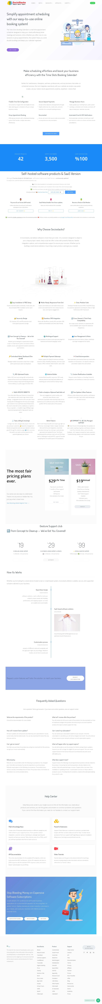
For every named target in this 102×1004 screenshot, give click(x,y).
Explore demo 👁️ (56, 192)
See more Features (51, 133)
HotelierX (54, 978)
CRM (53, 991)
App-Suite (39, 981)
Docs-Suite (40, 978)
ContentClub (55, 950)
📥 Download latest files (42, 192)
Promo (69, 973)
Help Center (70, 950)
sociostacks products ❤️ (33, 217)
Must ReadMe (71, 975)
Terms (69, 963)
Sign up (82, 506)
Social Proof (55, 952)
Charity (39, 970)
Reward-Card (56, 975)
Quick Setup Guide (15, 918)
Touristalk (39, 963)
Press (69, 994)
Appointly (54, 973)
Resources (70, 983)
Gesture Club (40, 973)
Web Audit (55, 986)
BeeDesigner (55, 960)
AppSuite (58, 3)
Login (92, 3)
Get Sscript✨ (20, 210)
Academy (69, 991)
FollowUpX (40, 994)
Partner (69, 970)
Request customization (75, 678)
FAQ (68, 957)
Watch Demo (31, 918)
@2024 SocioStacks (89, 947)
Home (33, 3)
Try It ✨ (51, 210)
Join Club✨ (81, 210)
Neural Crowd (41, 952)
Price (38, 968)
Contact (69, 952)
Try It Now (12, 50)
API (68, 955)
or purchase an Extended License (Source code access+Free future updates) (56, 504)
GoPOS (54, 970)
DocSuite (49, 3)
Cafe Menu (55, 981)
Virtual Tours (40, 986)
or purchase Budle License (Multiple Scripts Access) (83, 509)
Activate (20, 560)
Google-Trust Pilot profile (67, 217)
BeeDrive (54, 957)
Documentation (71, 960)
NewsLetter (70, 986)
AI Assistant (55, 988)
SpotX (38, 991)
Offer (68, 978)
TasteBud (39, 955)
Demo (69, 988)
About (38, 950)
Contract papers (41, 957)
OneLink (54, 965)
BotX (40, 3)
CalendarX (55, 994)
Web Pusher (55, 983)
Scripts (67, 3)
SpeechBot (55, 968)
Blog (68, 981)
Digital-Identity (41, 965)
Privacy (69, 965)
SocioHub (54, 955)
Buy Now (56, 502)
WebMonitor (55, 963)
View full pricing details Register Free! (17, 503)
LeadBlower (40, 960)
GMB (38, 988)
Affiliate (69, 968)
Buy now (70, 192)
